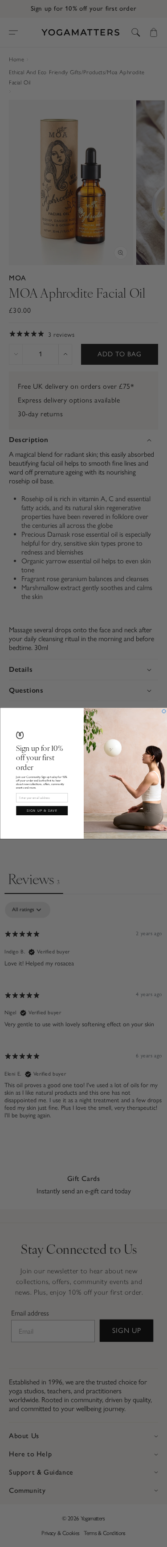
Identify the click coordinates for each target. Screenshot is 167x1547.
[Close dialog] (163, 711)
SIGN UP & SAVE (41, 811)
